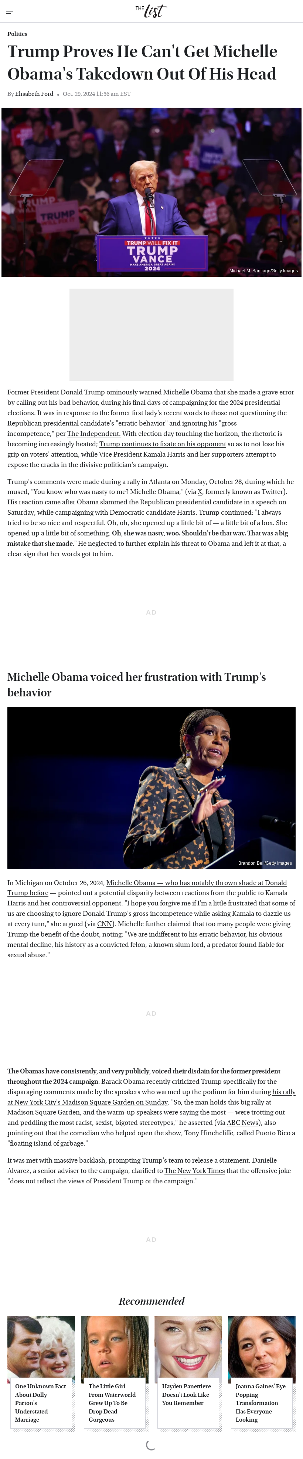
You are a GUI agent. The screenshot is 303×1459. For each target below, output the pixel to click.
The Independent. (94, 434)
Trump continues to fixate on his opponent (162, 444)
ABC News (242, 1123)
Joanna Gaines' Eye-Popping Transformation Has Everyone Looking (261, 1403)
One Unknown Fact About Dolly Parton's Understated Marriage (40, 1403)
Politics (17, 34)
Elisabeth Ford (34, 93)
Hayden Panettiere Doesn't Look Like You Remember (186, 1394)
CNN (104, 924)
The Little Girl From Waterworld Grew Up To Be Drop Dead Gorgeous (112, 1403)
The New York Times (194, 1171)
